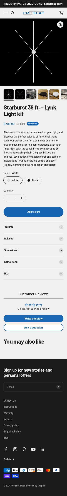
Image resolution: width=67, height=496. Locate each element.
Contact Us (10, 400)
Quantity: (9, 190)
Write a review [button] (33, 318)
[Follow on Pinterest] (24, 449)
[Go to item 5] (54, 95)
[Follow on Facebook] (6, 449)
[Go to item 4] (43, 95)
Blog (6, 437)
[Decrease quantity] (8, 198)
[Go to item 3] (31, 95)
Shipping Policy (12, 431)
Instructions (10, 406)
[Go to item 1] (9, 95)
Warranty (8, 413)
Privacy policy (11, 425)
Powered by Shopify (35, 485)
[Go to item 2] (20, 95)
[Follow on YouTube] (33, 449)
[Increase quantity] (21, 198)
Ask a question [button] (33, 327)
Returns (8, 419)
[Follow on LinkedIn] (42, 449)
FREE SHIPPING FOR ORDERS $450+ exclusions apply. (33, 3)
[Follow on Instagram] (15, 449)
